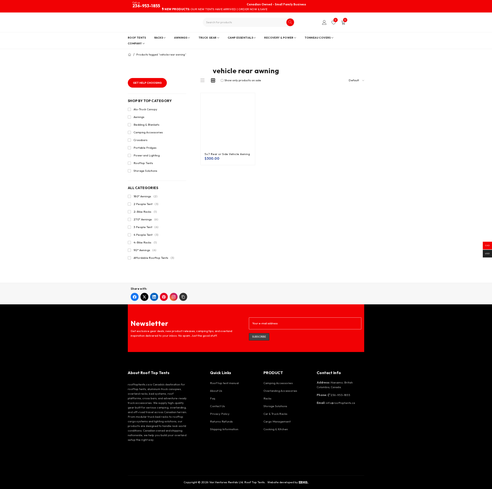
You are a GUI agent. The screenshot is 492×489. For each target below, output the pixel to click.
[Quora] (199, 452)
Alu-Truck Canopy (145, 109)
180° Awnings (145, 196)
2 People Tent (146, 204)
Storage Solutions (145, 171)
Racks (267, 398)
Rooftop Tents (143, 163)
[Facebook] (132, 452)
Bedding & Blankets (146, 124)
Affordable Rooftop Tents (154, 258)
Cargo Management (277, 421)
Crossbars (141, 140)
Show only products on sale (242, 80)
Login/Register (324, 22)
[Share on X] (144, 297)
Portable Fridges (145, 147)
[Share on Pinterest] (164, 297)
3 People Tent (146, 227)
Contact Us (217, 406)
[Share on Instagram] (174, 297)
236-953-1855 (146, 5)
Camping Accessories (148, 132)
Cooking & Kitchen (275, 429)
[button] (183, 297)
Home (129, 54)
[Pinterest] (155, 452)
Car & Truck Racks (275, 414)
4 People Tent (146, 235)
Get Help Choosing (147, 83)
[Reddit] (177, 452)
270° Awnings (146, 219)
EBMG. (303, 482)
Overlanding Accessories (280, 391)
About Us (216, 391)
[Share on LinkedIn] (154, 297)
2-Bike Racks (145, 211)
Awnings (139, 117)
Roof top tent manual (224, 383)
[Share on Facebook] (135, 297)
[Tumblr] (188, 452)
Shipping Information (224, 429)
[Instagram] (143, 452)
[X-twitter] (165, 452)
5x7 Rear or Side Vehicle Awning (227, 154)
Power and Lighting (147, 155)
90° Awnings (145, 250)
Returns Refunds (221, 421)
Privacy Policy (219, 414)
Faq (212, 398)
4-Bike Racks (145, 242)
